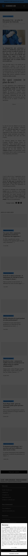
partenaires (8, 527)
